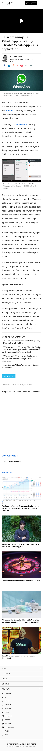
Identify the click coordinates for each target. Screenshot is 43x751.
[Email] (26, 66)
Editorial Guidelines (31, 392)
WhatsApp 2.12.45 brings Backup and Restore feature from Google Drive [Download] (19, 358)
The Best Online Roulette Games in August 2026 (21, 580)
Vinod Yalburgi (18, 56)
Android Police (20, 124)
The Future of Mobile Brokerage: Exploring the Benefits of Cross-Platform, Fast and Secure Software (20, 508)
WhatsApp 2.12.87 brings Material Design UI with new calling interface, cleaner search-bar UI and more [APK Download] (21, 350)
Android (9, 110)
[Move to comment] (31, 66)
